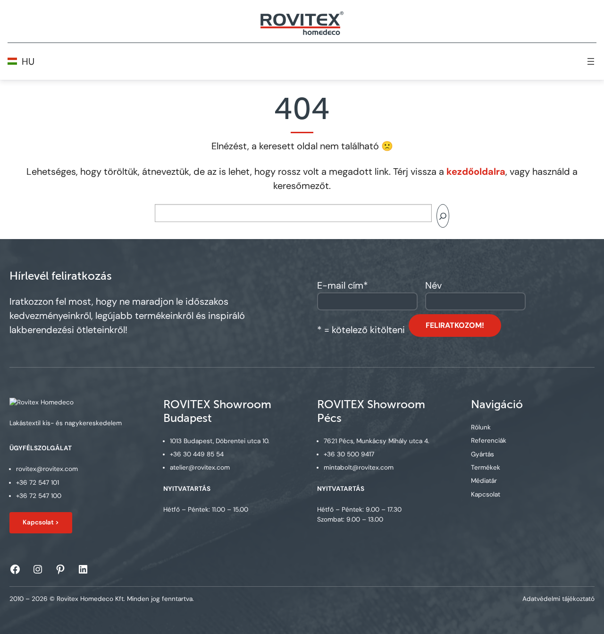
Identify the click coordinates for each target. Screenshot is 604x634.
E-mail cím (342, 285)
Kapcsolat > (41, 522)
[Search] (442, 216)
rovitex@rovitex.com (47, 469)
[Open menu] (590, 61)
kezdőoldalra (475, 171)
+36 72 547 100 (38, 496)
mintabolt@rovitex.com (359, 467)
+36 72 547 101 (37, 483)
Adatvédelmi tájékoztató (558, 599)
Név (433, 285)
